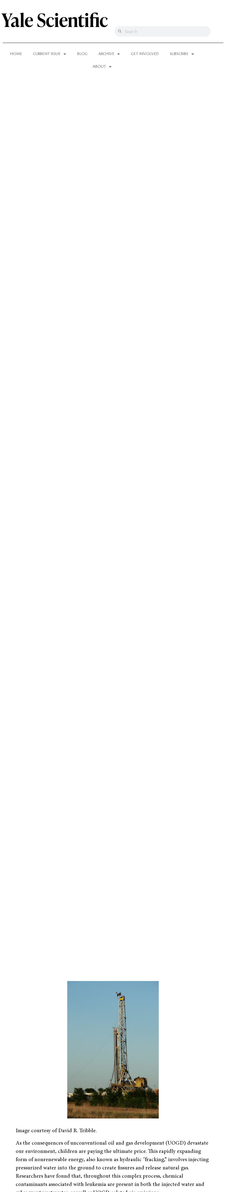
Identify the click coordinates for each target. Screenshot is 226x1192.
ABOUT (99, 66)
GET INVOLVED (145, 54)
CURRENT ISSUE (47, 54)
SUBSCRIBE (179, 54)
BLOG (82, 54)
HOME (16, 54)
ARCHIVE (106, 54)
